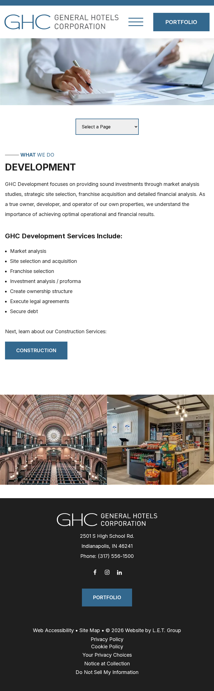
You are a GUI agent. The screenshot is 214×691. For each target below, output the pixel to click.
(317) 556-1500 (116, 556)
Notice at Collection (107, 663)
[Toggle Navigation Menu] (136, 22)
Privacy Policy (107, 639)
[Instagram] (107, 572)
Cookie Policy (107, 646)
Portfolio (181, 22)
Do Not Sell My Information (107, 672)
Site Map (89, 630)
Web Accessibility (53, 630)
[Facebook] (95, 572)
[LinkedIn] (119, 572)
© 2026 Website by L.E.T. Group (143, 630)
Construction (36, 350)
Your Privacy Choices (107, 655)
